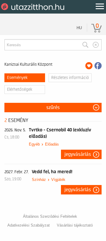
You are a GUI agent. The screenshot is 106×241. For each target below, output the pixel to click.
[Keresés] (85, 45)
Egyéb (34, 144)
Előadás (52, 144)
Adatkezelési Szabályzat (28, 225)
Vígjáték (58, 179)
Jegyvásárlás (77, 154)
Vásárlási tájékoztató (75, 225)
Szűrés (53, 107)
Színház (39, 179)
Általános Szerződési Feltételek (50, 216)
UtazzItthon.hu (34, 6)
